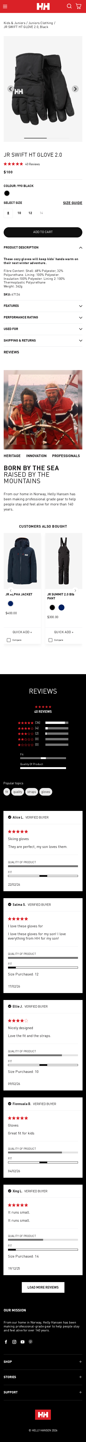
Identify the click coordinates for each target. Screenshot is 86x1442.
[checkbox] (14, 640)
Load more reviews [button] (43, 1287)
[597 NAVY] (61, 607)
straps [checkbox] (31, 792)
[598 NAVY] (10, 603)
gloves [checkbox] (45, 792)
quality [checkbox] (17, 792)
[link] (22, 164)
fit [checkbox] (7, 792)
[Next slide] (75, 88)
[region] (43, 723)
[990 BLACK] (7, 193)
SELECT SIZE (13, 203)
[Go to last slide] (10, 88)
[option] (8, 213)
